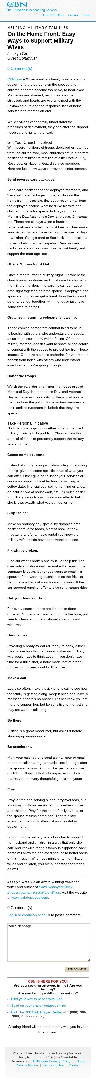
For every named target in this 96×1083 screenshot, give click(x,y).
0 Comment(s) (19, 68)
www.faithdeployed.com (29, 897)
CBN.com (14, 79)
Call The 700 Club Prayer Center (36, 1012)
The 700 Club (53, 15)
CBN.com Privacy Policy (51, 1061)
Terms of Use (53, 1065)
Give (86, 15)
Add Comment (77, 969)
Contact (74, 1065)
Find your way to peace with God (36, 999)
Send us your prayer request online (38, 1005)
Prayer (73, 15)
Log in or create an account (28, 915)
